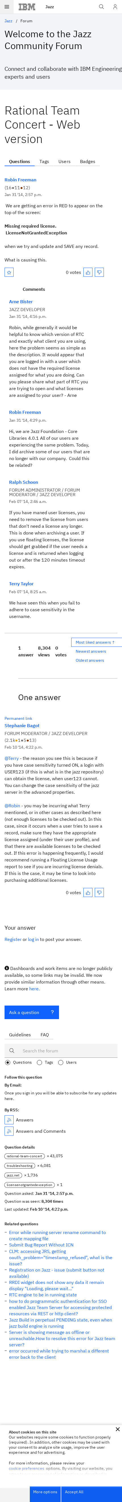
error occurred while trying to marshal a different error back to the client (59, 1354)
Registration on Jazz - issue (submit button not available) (56, 1273)
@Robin (12, 805)
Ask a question (24, 1012)
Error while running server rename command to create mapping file (57, 1235)
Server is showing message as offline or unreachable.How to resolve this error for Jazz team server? (62, 1338)
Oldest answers (90, 660)
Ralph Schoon (23, 482)
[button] (118, 1429)
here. (34, 988)
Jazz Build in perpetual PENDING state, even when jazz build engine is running (60, 1323)
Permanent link (18, 718)
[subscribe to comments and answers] (9, 1131)
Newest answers (91, 651)
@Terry (12, 758)
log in (33, 939)
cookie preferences (26, 1468)
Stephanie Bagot (22, 725)
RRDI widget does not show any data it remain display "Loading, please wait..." (56, 1285)
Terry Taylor (21, 583)
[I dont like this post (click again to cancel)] (99, 272)
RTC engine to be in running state (43, 1295)
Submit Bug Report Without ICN (41, 1245)
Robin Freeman (20, 179)
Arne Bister (21, 301)
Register (13, 939)
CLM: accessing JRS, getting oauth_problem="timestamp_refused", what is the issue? (60, 1257)
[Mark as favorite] (9, 272)
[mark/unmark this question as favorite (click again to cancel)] (9, 272)
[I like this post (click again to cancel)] (87, 272)
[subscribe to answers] (9, 1119)
